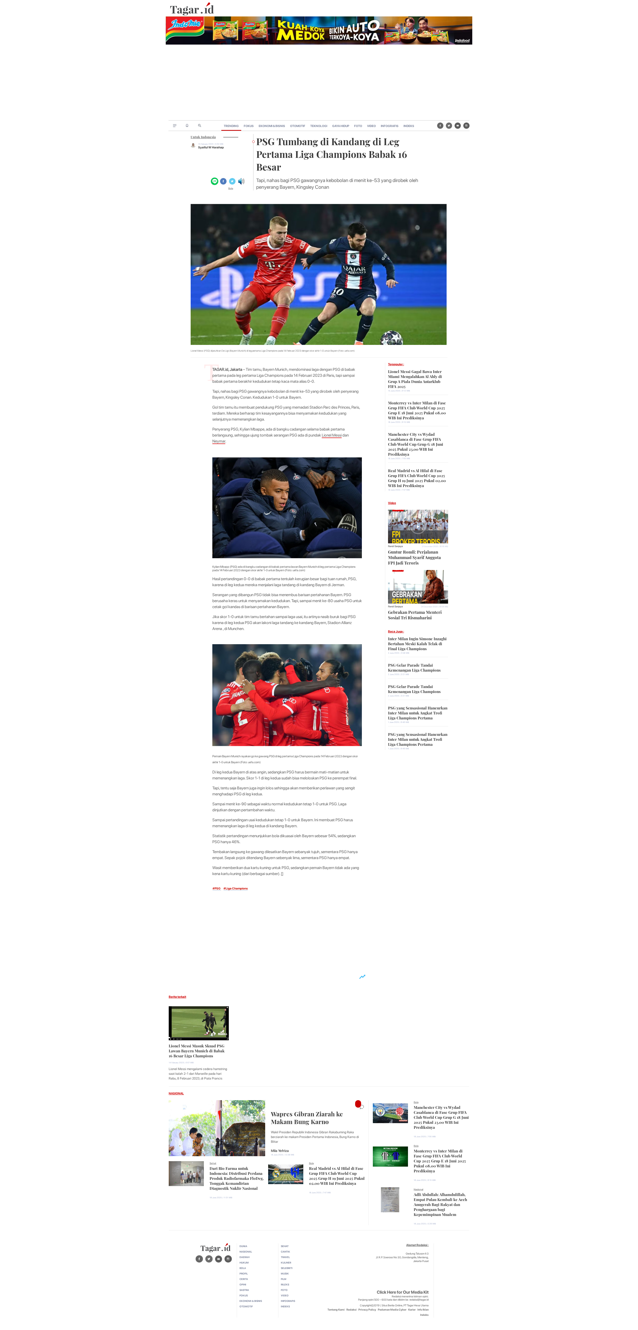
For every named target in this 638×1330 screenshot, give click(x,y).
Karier (412, 1309)
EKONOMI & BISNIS (272, 126)
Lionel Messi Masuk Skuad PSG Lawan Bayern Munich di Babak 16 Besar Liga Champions (197, 1050)
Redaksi (351, 1309)
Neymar (218, 441)
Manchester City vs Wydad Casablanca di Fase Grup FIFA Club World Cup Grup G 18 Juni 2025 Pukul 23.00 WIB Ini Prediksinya (415, 443)
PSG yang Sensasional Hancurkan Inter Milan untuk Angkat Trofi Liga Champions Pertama (417, 712)
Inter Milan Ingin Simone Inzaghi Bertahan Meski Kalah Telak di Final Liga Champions (417, 643)
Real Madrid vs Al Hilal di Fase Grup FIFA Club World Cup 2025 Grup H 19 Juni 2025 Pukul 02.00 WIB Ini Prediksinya (417, 478)
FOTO (358, 126)
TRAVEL (285, 1257)
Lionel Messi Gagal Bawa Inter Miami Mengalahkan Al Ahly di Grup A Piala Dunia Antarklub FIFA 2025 (415, 378)
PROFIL (243, 1273)
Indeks (424, 1315)
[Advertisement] (319, 83)
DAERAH (244, 1257)
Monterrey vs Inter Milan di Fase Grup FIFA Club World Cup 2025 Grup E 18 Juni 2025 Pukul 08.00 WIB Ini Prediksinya (417, 410)
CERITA (243, 1278)
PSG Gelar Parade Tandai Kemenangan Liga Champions (414, 667)
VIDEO (371, 126)
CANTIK (285, 1251)
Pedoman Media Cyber (392, 1309)
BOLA (242, 1268)
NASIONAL (176, 1093)
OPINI (242, 1284)
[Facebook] (440, 125)
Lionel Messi (332, 435)
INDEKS (408, 126)
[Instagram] (466, 125)
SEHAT (285, 1246)
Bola (230, 188)
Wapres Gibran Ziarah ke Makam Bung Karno (307, 1117)
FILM (283, 1278)
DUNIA (243, 1246)
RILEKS (285, 1284)
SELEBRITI (287, 1268)
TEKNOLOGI (318, 126)
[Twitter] (449, 125)
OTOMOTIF (297, 126)
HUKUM (244, 1262)
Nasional (418, 1189)
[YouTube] (458, 125)
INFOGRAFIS (390, 126)
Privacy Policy (367, 1309)
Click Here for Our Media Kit (403, 1292)
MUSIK (285, 1273)
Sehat (213, 1163)
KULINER (286, 1262)
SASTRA (244, 1289)
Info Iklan (423, 1309)
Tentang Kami (336, 1309)
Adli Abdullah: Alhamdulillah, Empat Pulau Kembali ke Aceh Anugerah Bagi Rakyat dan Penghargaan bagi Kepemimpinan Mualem (440, 1204)
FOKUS (249, 126)
